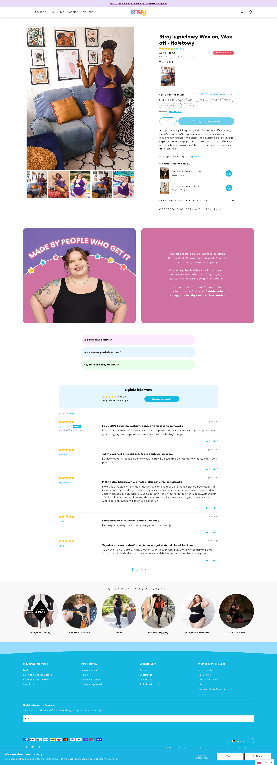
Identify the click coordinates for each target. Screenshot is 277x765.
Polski (265, 762)
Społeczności (147, 674)
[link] (242, 12)
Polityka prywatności (92, 684)
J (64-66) (189, 106)
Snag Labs (28, 684)
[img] (66, 421)
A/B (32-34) (166, 100)
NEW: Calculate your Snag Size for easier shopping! (138, 3)
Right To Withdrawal (150, 684)
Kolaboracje (146, 679)
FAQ (25, 669)
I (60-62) (177, 106)
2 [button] (137, 569)
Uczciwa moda (89, 669)
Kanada (202, 694)
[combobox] (264, 762)
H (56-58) (166, 106)
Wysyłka (181, 57)
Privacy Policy (110, 758)
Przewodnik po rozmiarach (37, 674)
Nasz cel (85, 674)
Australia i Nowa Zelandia (211, 689)
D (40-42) (192, 100)
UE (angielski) (205, 669)
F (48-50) (216, 100)
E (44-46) (204, 100)
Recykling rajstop (90, 679)
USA (200, 684)
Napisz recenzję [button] (161, 399)
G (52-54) (228, 100)
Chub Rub (58, 12)
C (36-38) (180, 100)
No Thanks (257, 756)
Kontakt (144, 669)
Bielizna (88, 12)
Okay (230, 756)
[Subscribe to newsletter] (251, 718)
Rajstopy (41, 12)
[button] (26, 12)
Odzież (73, 12)
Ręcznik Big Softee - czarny (186, 171)
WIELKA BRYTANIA (208, 679)
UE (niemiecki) (205, 674)
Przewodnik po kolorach (36, 679)
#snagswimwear (194, 156)
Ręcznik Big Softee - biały (185, 186)
